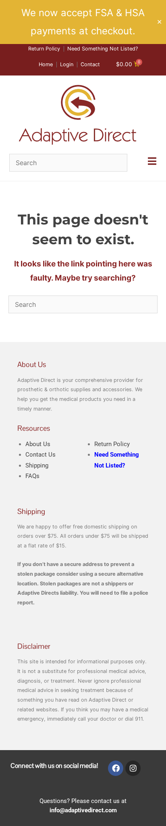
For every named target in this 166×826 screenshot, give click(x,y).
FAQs (32, 476)
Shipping (36, 465)
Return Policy (112, 444)
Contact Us (40, 454)
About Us (37, 444)
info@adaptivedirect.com (83, 810)
